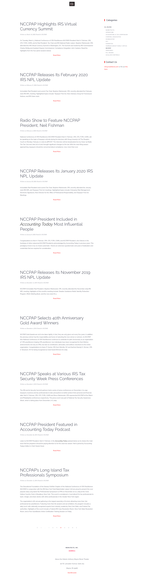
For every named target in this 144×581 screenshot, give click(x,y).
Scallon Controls (113, 55)
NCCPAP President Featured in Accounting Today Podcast (48, 427)
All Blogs (108, 27)
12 (68, 527)
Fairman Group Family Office (116, 46)
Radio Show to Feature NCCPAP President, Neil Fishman (50, 123)
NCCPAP (44, 34)
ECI (107, 41)
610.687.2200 (72, 573)
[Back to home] (72, 4)
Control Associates (113, 37)
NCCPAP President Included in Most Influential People (51, 224)
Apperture (110, 32)
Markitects (110, 30)
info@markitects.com (111, 67)
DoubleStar (110, 39)
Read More (57, 55)
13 (72, 527)
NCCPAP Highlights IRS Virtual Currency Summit (48, 26)
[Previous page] (37, 527)
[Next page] (76, 527)
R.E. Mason (110, 52)
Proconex (109, 50)
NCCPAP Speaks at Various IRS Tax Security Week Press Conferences (52, 376)
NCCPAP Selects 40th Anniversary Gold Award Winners (52, 320)
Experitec (109, 43)
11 (64, 527)
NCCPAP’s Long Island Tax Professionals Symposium (44, 472)
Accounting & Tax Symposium (117, 34)
